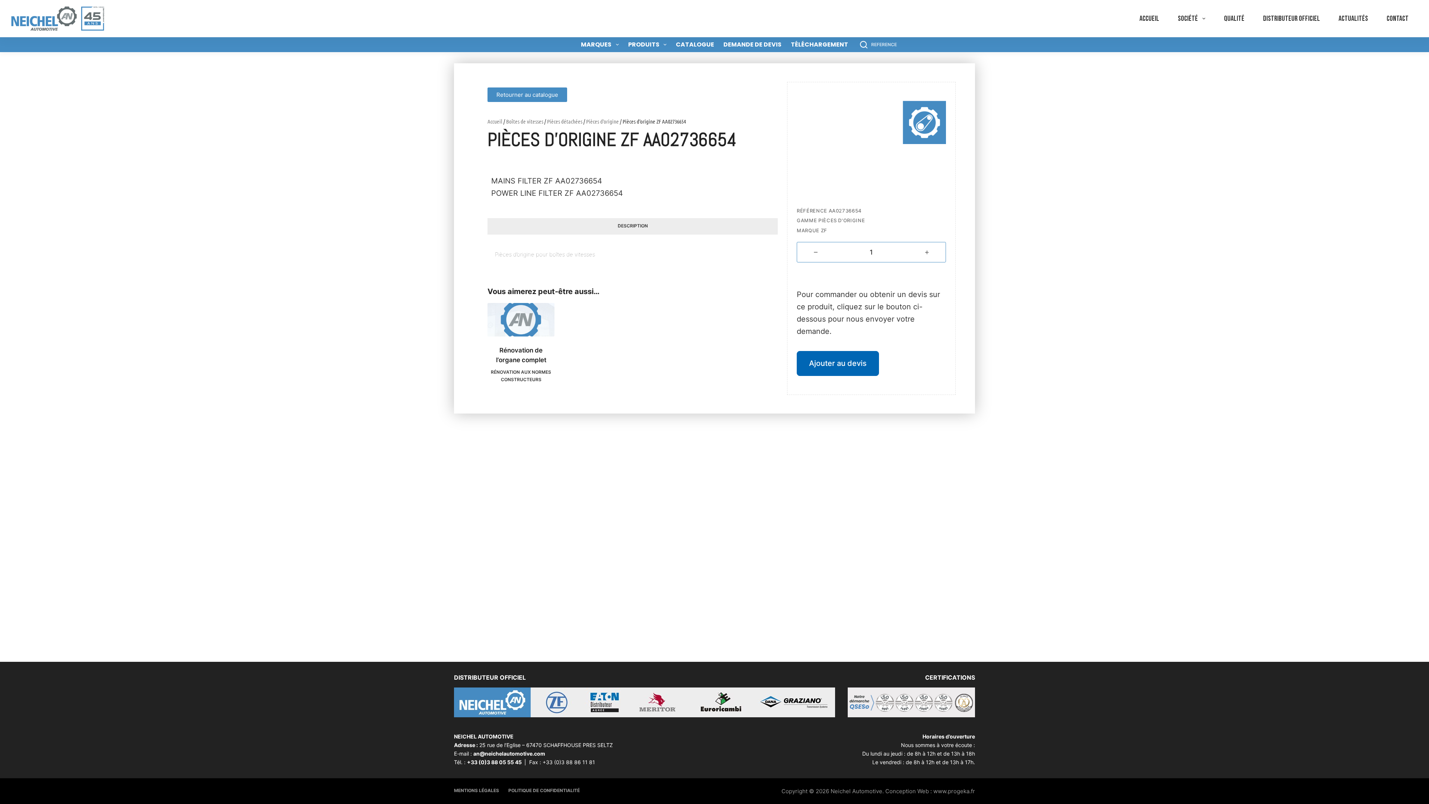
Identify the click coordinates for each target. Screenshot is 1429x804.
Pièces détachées (564, 121)
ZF (824, 230)
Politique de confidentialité (544, 790)
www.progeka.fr (954, 791)
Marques (596, 44)
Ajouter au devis (838, 363)
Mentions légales (476, 790)
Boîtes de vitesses (524, 121)
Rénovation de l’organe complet (521, 355)
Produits (643, 44)
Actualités (1353, 18)
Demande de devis (752, 44)
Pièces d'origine (602, 121)
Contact (1398, 18)
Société (1188, 18)
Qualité (1234, 18)
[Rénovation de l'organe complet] (520, 319)
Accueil (1149, 18)
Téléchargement (819, 44)
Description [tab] (633, 226)
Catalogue (695, 44)
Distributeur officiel (1291, 18)
